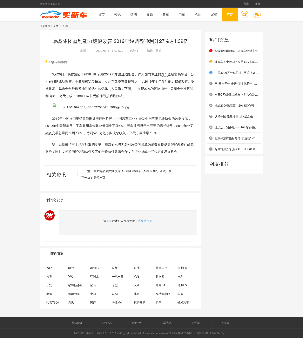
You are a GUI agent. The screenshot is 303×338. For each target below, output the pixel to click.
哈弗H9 (138, 268)
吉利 (180, 276)
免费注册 (146, 221)
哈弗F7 (94, 268)
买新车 (90, 333)
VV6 (136, 276)
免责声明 (137, 322)
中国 (93, 294)
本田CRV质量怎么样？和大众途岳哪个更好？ (237, 94)
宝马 (93, 285)
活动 (198, 14)
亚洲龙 (94, 276)
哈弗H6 (182, 268)
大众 (137, 285)
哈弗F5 (182, 285)
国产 (93, 302)
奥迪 (49, 294)
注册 (257, 3)
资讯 (117, 14)
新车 (165, 14)
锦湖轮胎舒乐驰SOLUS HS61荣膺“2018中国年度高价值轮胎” (237, 149)
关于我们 (196, 322)
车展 (180, 294)
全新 (115, 268)
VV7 (71, 276)
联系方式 (167, 322)
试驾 (214, 14)
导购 (149, 14)
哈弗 (71, 268)
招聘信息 (107, 322)
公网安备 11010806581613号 (209, 333)
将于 (158, 302)
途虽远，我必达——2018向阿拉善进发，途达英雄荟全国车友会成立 (237, 127)
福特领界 (139, 302)
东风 (71, 302)
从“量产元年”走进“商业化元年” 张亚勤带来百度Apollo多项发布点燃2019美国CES (237, 83)
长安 (49, 285)
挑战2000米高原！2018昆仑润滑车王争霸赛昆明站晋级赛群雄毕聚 (237, 105)
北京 (137, 294)
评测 (133, 14)
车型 (115, 285)
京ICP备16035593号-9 (180, 333)
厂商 (230, 14)
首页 (101, 14)
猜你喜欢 (57, 253)
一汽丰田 (117, 276)
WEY (49, 268)
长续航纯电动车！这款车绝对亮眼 (236, 51)
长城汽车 (183, 302)
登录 (246, 3)
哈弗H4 (160, 285)
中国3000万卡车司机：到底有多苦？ (237, 72)
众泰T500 (52, 302)
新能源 (160, 276)
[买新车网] (64, 14)
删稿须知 (77, 322)
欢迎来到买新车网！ (51, 4)
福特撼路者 (75, 285)
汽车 (164, 74)
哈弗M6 (117, 302)
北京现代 (161, 268)
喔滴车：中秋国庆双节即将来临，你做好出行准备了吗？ (237, 62)
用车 (182, 14)
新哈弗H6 (74, 294)
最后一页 (99, 177)
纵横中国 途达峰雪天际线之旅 (234, 116)
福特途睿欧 (163, 294)
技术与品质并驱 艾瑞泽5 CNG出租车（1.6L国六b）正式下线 (132, 171)
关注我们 (226, 322)
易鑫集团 (61, 62)
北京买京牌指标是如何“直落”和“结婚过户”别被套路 (237, 138)
